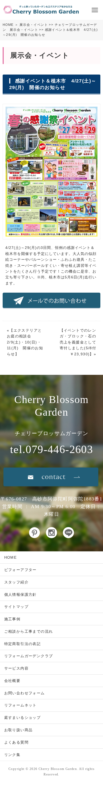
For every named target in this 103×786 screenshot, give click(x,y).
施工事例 (12, 619)
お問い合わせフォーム (24, 693)
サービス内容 (16, 668)
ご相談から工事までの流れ (28, 631)
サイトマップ (16, 607)
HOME (8, 25)
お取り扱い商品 (18, 730)
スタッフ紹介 (16, 582)
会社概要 (12, 681)
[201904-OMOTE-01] (51, 236)
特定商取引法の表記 (22, 644)
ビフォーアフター (20, 570)
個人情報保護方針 (20, 594)
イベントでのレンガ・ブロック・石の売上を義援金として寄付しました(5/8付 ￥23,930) (80, 342)
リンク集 (12, 755)
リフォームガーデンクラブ (28, 656)
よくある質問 (16, 742)
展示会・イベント (34, 25)
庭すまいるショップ (22, 717)
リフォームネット (20, 705)
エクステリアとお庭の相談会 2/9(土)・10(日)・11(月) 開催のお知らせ (25, 342)
